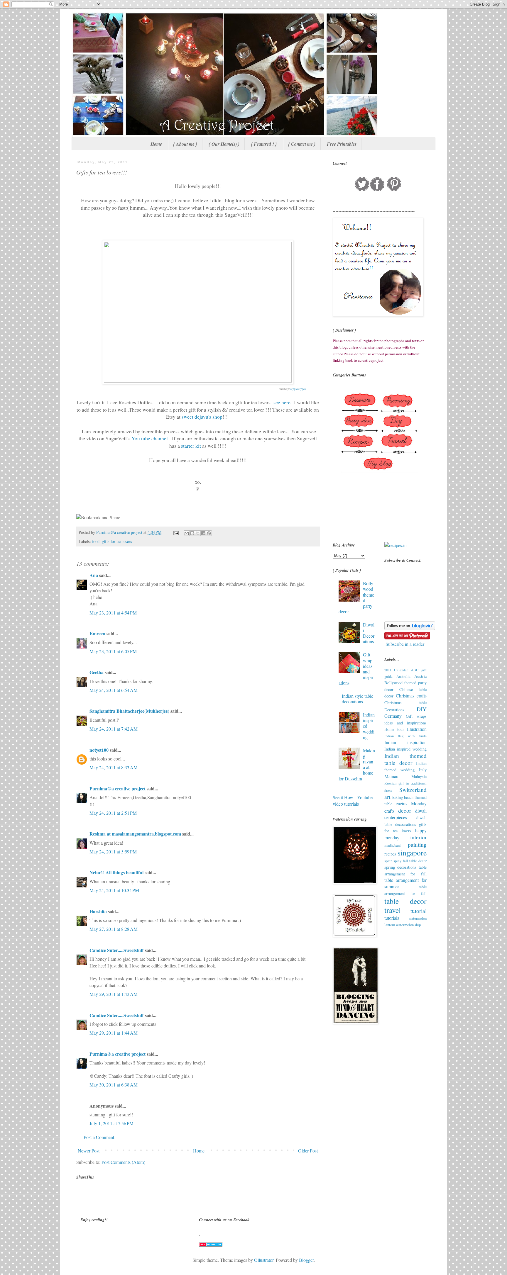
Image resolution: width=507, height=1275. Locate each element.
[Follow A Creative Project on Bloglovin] (409, 628)
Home (156, 144)
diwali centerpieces (405, 814)
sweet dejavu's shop (202, 416)
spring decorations (400, 867)
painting (417, 844)
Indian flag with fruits (405, 735)
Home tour (394, 729)
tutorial (418, 910)
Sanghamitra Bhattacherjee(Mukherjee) (129, 710)
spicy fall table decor (410, 860)
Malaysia (419, 776)
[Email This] (187, 533)
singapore (412, 853)
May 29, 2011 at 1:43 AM (113, 994)
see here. (282, 402)
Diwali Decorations (368, 633)
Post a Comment (99, 1137)
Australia (403, 676)
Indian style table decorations (357, 698)
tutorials (391, 918)
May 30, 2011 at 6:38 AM (113, 1085)
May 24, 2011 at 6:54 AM (113, 690)
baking (397, 797)
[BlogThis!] (192, 533)
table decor (405, 901)
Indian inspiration (405, 742)
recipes (390, 854)
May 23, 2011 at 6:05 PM (113, 651)
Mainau (391, 776)
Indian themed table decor (405, 759)
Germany (393, 716)
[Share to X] (198, 533)
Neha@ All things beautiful (116, 872)
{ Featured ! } (264, 144)
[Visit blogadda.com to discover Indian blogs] (210, 1245)
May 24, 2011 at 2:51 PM (113, 813)
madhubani (392, 845)
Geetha (96, 672)
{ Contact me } (302, 144)
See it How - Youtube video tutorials (353, 800)
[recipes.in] (395, 545)
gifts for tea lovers (117, 541)
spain (388, 860)
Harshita (98, 911)
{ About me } (185, 144)
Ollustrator (263, 1260)
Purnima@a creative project (117, 788)
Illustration (417, 729)
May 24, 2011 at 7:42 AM (113, 729)
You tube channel (150, 438)
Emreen (97, 633)
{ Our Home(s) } (224, 144)
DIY (422, 709)
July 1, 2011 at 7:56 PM (111, 1123)
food (95, 541)
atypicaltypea (298, 389)
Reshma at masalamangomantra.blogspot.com (135, 833)
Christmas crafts (411, 695)
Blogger (306, 1260)
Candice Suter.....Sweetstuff (116, 950)
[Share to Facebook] (203, 533)
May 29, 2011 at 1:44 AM (113, 1033)
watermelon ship (408, 924)
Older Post (308, 1150)
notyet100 (99, 749)
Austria (420, 676)
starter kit (191, 445)
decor (404, 810)
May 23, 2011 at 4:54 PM (113, 613)
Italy (423, 770)
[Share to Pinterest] (209, 533)
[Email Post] (175, 532)
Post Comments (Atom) (123, 1162)
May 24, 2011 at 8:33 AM (113, 767)
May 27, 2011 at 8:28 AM (113, 929)
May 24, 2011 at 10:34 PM (114, 890)
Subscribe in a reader (405, 644)
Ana (93, 575)
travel (392, 910)
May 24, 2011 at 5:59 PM (113, 851)
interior (418, 837)
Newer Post (88, 1150)
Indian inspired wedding (405, 749)
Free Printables (341, 144)
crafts (389, 811)
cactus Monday (411, 803)
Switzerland (413, 789)
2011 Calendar (396, 670)
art (387, 796)
